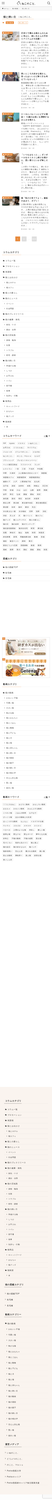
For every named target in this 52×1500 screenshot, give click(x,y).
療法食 (40, 528)
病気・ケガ (11, 324)
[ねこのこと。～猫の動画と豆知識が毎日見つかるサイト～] (26, 3)
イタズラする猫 (37, 821)
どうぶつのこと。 (22, 452)
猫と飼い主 (11, 753)
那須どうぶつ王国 (10, 545)
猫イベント (27, 515)
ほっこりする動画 (10, 821)
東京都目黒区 (41, 503)
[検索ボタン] (49, 3)
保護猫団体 (21, 477)
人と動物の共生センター (28, 473)
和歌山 (36, 486)
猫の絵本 (15, 524)
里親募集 (24, 545)
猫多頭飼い (7, 851)
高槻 (32, 549)
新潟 (13, 498)
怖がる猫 (10, 713)
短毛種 (8, 572)
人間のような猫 (19, 830)
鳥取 (45, 549)
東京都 (16, 503)
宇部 (5, 490)
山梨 (32, 490)
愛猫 (25, 494)
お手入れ (10, 376)
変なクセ (17, 834)
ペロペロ (6, 830)
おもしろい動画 (39, 804)
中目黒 (40, 469)
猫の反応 (6, 847)
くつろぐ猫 (7, 813)
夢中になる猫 (41, 834)
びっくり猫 (7, 817)
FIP (4, 443)
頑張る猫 (37, 855)
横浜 (27, 507)
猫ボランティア (28, 524)
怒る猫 (38, 838)
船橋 (36, 537)
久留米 (12, 473)
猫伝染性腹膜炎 (9, 528)
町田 (33, 528)
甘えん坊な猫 (12, 778)
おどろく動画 (24, 804)
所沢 (39, 494)
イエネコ (21, 443)
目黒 (5, 532)
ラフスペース (26, 464)
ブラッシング (8, 460)
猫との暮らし (11, 292)
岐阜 (39, 490)
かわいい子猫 (12, 698)
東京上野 (6, 503)
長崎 (5, 549)
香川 (18, 549)
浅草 (38, 511)
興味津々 (19, 855)
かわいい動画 (18, 808)
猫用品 (8, 401)
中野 (5, 473)
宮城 (11, 490)
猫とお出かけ (11, 277)
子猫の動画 (16, 838)
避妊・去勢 (11, 329)
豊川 (30, 541)
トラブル (10, 350)
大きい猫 (10, 708)
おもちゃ (10, 411)
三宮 (24, 469)
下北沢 (31, 469)
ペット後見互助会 (10, 464)
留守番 (9, 385)
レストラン (7, 469)
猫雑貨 (8, 421)
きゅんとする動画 (34, 808)
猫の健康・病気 (12, 319)
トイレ (9, 380)
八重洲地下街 (25, 481)
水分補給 (22, 511)
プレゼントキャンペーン (27, 460)
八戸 (15, 481)
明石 (20, 498)
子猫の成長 (28, 838)
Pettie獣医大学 (14, 1470)
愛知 (32, 494)
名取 (29, 486)
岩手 (5, 494)
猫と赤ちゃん (12, 748)
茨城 (43, 537)
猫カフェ (10, 287)
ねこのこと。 (8, 456)
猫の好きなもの (19, 847)
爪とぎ (12, 515)
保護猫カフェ (8, 477)
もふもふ (24, 821)
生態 (8, 345)
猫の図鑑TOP (11, 567)
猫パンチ (32, 847)
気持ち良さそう (21, 842)
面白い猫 (10, 788)
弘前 (18, 494)
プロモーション (12, 266)
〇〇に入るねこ (9, 804)
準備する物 (11, 366)
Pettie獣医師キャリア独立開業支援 (23, 1482)
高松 (25, 549)
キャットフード (13, 406)
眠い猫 (42, 851)
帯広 (11, 494)
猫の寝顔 (10, 758)
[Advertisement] (26, 607)
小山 (18, 490)
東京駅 (6, 507)
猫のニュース (11, 298)
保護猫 (8, 271)
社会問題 (10, 308)
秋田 (34, 532)
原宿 (13, 486)
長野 (11, 549)
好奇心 (6, 838)
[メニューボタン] (3, 3)
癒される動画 (31, 851)
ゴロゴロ (17, 825)
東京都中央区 (27, 503)
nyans (12, 443)
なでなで (32, 813)
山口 (25, 490)
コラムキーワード (12, 435)
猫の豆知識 (10, 335)
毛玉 (34, 507)
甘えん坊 (19, 851)
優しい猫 (41, 830)
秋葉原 (41, 532)
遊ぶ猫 (28, 855)
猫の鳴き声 (11, 773)
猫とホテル (11, 282)
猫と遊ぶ (34, 842)
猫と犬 (9, 738)
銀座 (33, 545)
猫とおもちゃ (12, 718)
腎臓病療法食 (25, 537)
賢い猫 (9, 783)
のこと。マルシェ (24, 456)
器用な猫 (6, 834)
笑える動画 (7, 855)
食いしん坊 (7, 859)
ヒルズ (37, 456)
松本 (13, 507)
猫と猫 (9, 743)
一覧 (46, 436)
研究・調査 (11, 355)
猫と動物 (10, 728)
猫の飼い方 (10, 360)
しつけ (9, 370)
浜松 (44, 511)
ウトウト (6, 825)
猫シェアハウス (19, 520)
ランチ (37, 464)
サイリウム (31, 447)
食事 (8, 391)
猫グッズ (10, 416)
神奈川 (12, 532)
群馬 (15, 537)
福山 (20, 532)
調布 (24, 541)
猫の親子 (10, 763)
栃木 (20, 507)
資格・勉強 (11, 340)
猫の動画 (10, 23)
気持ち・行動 (12, 395)
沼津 (31, 511)
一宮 (17, 469)
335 (34, 239)
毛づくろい (7, 842)
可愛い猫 (10, 703)
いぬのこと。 (33, 443)
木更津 (36, 498)
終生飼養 (6, 537)
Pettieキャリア (14, 1476)
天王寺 (45, 486)
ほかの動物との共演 (23, 817)
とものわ (36, 452)
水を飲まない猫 (9, 511)
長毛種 (8, 578)
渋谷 (5, 515)
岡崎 (45, 490)
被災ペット (14, 541)
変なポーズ (28, 834)
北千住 (6, 486)
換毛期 (6, 498)
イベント (10, 303)
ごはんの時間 (20, 813)
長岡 (39, 545)
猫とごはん (11, 723)
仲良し (32, 830)
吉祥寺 (21, 486)
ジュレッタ (7, 452)
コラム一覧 (10, 260)
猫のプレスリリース (14, 313)
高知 (39, 549)
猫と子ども (11, 733)
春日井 (28, 498)
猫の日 (6, 524)
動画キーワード (11, 796)
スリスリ (37, 825)
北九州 (36, 481)
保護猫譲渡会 (34, 477)
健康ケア (6, 481)
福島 (27, 532)
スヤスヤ (27, 825)
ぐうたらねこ (18, 447)
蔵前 (5, 541)
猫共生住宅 (23, 528)
